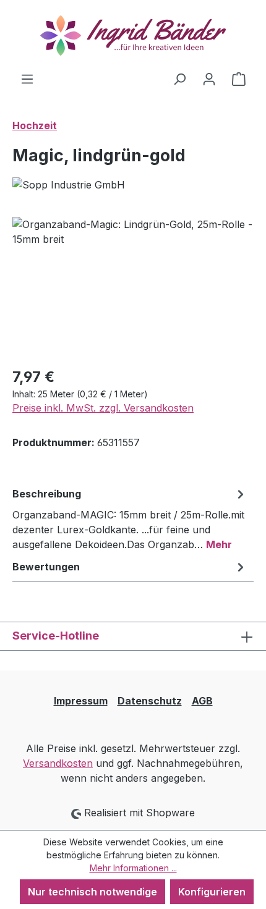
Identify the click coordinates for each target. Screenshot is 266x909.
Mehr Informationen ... (133, 868)
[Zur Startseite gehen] (133, 35)
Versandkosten (58, 763)
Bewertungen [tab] (46, 566)
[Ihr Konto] (209, 78)
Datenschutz (150, 701)
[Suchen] (179, 78)
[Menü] (27, 78)
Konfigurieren (212, 892)
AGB (202, 701)
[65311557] (133, 286)
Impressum (81, 701)
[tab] (129, 518)
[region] (133, 286)
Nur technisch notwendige (92, 892)
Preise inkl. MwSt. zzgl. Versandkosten (103, 408)
